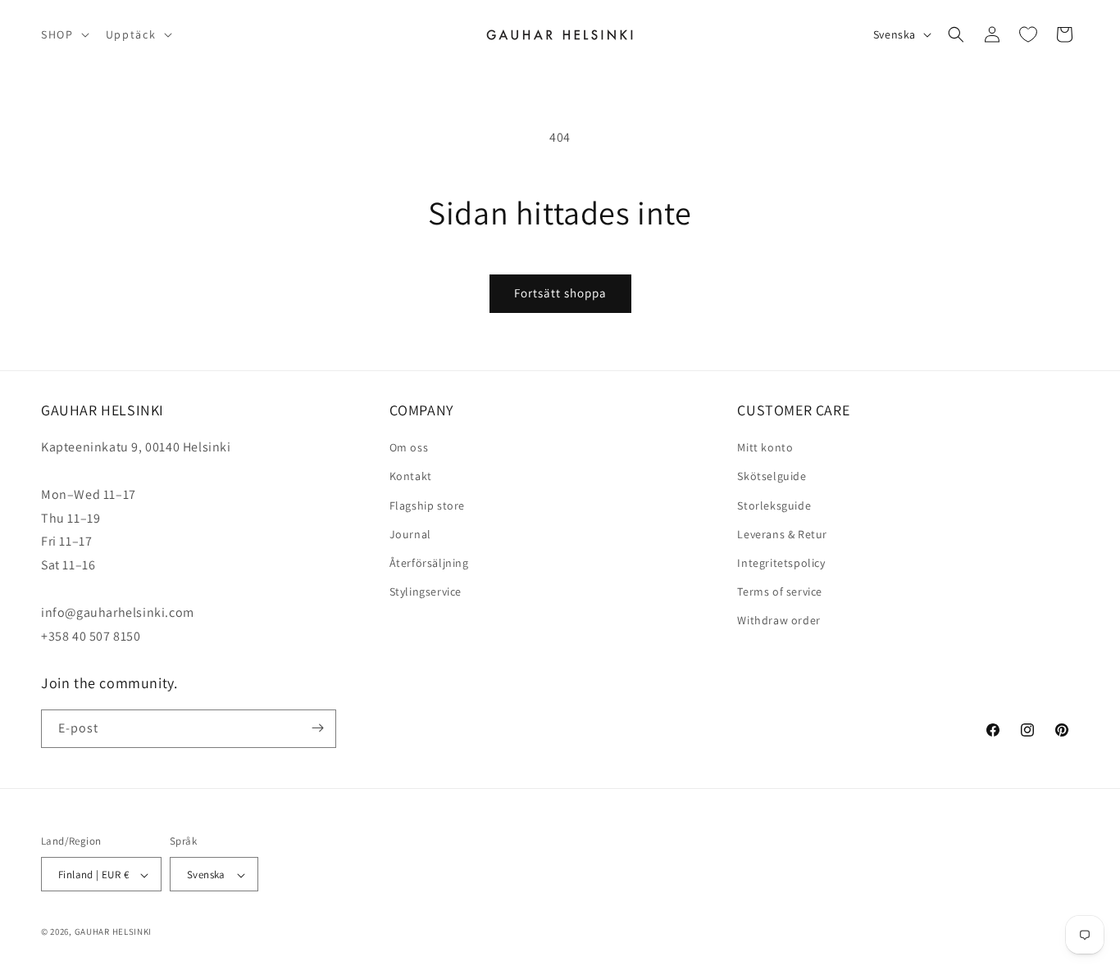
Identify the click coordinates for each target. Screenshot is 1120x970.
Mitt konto (765, 448)
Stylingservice (425, 591)
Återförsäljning (429, 562)
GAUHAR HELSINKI (114, 932)
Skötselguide (771, 476)
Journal (410, 534)
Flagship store (427, 505)
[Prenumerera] (317, 728)
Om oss (409, 448)
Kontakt (410, 476)
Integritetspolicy (781, 562)
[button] (63, 34)
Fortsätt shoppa (560, 293)
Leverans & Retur (782, 534)
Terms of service (779, 591)
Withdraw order (778, 621)
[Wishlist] (1028, 34)
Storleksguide (774, 505)
